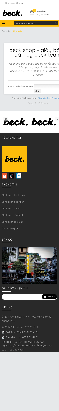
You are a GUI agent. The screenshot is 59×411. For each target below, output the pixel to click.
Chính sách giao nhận (13, 201)
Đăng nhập (9, 3)
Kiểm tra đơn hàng (49, 3)
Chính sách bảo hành (12, 215)
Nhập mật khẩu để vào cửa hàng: (20, 86)
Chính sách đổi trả (11, 208)
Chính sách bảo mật (12, 221)
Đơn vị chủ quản (10, 228)
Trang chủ (6, 31)
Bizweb (44, 103)
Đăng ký (19, 3)
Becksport (18, 349)
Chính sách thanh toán (13, 195)
